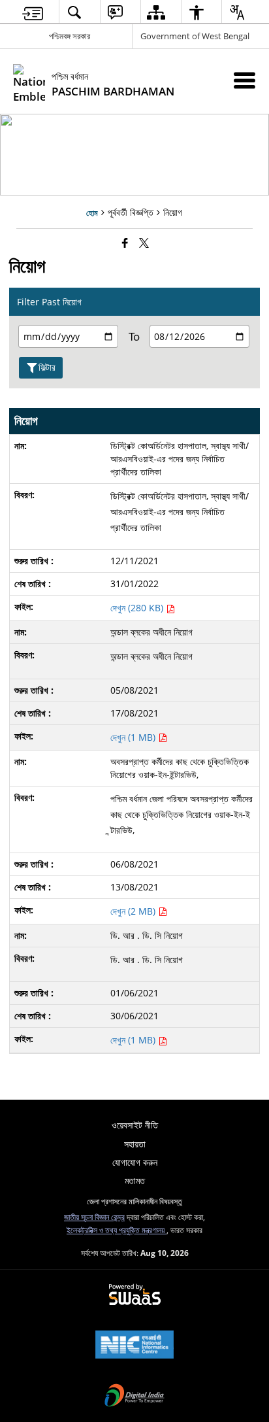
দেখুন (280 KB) (138, 607)
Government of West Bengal (194, 36)
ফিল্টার (47, 367)
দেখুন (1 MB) (134, 737)
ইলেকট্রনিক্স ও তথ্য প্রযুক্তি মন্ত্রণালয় (116, 1230)
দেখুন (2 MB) (134, 911)
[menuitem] (32, 12)
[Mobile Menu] (244, 80)
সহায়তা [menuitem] (135, 1144)
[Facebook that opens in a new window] (125, 242)
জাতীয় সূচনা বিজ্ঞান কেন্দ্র (94, 1216)
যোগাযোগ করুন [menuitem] (134, 1162)
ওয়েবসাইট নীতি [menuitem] (135, 1125)
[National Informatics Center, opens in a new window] (134, 1345)
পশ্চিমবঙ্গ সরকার (69, 36)
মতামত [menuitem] (135, 1180)
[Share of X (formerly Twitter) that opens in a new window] (144, 242)
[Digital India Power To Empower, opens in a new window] (134, 1396)
